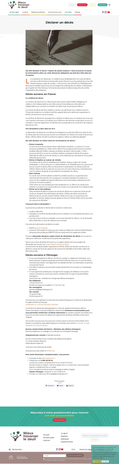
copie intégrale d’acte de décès (57, 244)
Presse (72, 5)
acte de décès (42, 228)
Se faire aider (14, 12)
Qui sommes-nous (55, 12)
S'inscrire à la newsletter (75, 455)
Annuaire (68, 12)
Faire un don (82, 5)
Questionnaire (67, 442)
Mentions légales (86, 450)
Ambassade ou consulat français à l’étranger (42, 304)
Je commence (59, 420)
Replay (77, 12)
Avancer (46, 440)
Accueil (46, 435)
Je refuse (105, 461)
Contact (92, 5)
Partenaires (102, 5)
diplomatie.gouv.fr (48, 358)
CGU (73, 450)
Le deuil (25, 12)
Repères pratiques (38, 12)
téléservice (51, 351)
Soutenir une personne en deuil (95, 435)
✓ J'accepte (97, 461)
